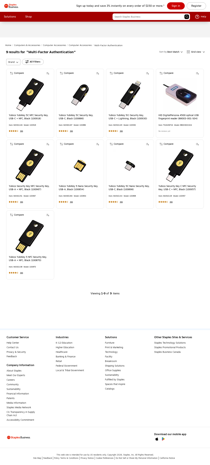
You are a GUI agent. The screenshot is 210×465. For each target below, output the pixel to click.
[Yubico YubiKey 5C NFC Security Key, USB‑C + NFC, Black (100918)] (30, 95)
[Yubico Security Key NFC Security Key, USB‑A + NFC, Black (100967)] (30, 166)
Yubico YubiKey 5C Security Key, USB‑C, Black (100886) (76, 117)
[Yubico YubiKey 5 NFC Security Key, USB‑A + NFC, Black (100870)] (30, 237)
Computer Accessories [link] (54, 45)
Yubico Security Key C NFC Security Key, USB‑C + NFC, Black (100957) (177, 188)
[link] (176, 6)
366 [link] (21, 131)
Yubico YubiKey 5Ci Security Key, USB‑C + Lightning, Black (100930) (128, 117)
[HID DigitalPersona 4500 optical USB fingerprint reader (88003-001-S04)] (180, 95)
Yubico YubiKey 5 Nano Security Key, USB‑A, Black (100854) (78, 188)
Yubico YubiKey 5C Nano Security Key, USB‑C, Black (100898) (129, 188)
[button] (186, 16)
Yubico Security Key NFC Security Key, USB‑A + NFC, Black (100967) (29, 188)
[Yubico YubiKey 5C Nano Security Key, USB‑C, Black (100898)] (130, 166)
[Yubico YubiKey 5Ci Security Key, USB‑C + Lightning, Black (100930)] (130, 95)
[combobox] (151, 16)
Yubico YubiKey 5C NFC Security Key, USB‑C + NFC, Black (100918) (28, 117)
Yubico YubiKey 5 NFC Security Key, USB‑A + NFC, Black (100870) (28, 258)
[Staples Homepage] (11, 6)
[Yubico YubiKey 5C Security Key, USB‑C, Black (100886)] (80, 95)
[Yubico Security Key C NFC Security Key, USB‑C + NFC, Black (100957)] (180, 166)
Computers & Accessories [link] (27, 45)
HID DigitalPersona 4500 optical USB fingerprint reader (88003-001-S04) (178, 117)
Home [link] (8, 45)
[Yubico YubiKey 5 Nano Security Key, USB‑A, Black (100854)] (80, 166)
